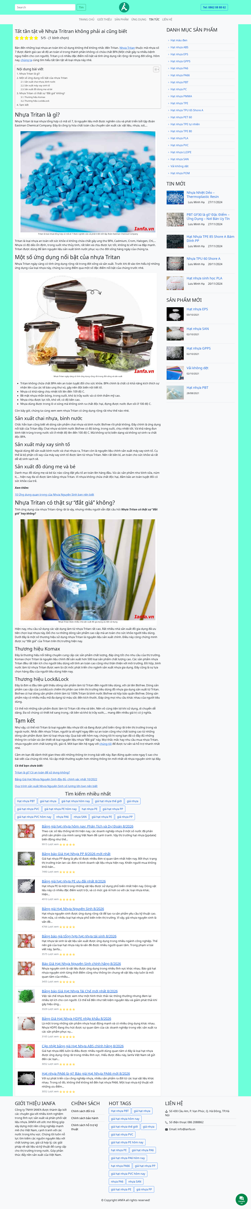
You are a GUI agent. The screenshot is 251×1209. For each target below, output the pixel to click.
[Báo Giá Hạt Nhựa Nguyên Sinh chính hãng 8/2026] (26, 968)
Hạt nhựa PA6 (179, 68)
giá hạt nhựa (48, 801)
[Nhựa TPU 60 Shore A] (175, 263)
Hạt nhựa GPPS (180, 61)
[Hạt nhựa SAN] (175, 333)
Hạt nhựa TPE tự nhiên (185, 124)
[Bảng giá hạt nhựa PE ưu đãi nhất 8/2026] (26, 886)
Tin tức (154, 19)
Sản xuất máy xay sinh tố (37, 85)
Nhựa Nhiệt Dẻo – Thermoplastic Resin (203, 194)
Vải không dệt (180, 166)
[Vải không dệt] (175, 372)
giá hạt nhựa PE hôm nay (60, 809)
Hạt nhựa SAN (180, 159)
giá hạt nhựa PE (102, 817)
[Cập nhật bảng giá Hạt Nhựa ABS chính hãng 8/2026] (26, 1051)
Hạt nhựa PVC (180, 145)
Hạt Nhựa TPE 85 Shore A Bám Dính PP (210, 238)
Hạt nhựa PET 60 (181, 117)
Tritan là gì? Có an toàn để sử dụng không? (42, 772)
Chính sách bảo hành (84, 1118)
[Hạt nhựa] (124, 7)
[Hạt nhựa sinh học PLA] (175, 283)
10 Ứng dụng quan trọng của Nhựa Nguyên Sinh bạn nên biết (54, 494)
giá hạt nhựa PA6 (143, 1150)
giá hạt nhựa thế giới (108, 801)
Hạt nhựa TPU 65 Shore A (187, 110)
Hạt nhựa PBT (26, 801)
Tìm (81, 7)
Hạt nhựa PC (179, 89)
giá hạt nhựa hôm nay (75, 801)
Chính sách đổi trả (83, 1111)
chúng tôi (105, 744)
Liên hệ (167, 19)
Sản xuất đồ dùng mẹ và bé (38, 89)
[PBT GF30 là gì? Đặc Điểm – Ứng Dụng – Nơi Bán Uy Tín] (175, 219)
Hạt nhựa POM (180, 173)
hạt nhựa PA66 (120, 1166)
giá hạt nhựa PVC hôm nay (34, 817)
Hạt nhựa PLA (179, 138)
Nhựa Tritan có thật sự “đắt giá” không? (42, 93)
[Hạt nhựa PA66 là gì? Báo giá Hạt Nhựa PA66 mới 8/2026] (26, 1078)
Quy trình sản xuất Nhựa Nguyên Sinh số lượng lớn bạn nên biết (56, 786)
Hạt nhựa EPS (179, 54)
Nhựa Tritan (127, 48)
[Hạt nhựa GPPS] (175, 353)
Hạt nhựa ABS (179, 47)
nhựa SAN (80, 817)
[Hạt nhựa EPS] (175, 314)
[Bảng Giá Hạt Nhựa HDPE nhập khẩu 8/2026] (26, 1023)
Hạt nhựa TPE (179, 103)
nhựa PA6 (62, 817)
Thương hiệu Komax (34, 97)
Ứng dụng (138, 19)
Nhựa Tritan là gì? (29, 73)
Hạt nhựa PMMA (181, 96)
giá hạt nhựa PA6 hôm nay (128, 1158)
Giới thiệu (104, 19)
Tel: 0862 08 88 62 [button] (214, 7)
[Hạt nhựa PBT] (175, 392)
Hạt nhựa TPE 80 (181, 131)
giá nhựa (132, 801)
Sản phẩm (122, 19)
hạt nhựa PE (89, 809)
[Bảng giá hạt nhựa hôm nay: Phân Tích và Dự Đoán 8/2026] (26, 831)
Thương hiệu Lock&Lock (36, 100)
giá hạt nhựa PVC (28, 809)
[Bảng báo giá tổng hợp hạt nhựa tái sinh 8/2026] (26, 941)
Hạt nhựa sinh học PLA (204, 278)
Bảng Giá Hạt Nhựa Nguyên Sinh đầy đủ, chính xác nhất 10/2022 (56, 779)
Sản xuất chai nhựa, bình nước (39, 81)
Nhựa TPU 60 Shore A (203, 258)
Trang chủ (86, 19)
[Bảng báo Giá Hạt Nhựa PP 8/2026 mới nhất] (26, 858)
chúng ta (26, 60)
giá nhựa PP (125, 817)
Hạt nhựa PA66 (180, 75)
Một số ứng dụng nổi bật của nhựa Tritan (43, 77)
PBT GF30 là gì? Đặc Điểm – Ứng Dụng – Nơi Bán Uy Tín (208, 216)
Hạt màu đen (179, 40)
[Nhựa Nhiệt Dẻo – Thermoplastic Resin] (175, 197)
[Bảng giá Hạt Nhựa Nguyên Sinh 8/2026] (26, 913)
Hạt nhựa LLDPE (181, 152)
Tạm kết (24, 104)
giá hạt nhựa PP (113, 809)
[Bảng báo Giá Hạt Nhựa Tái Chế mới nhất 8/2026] (26, 996)
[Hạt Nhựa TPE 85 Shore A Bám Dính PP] (175, 241)
